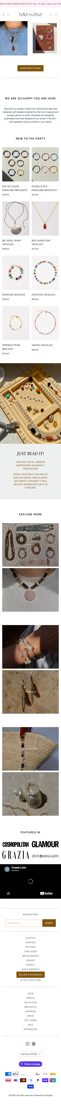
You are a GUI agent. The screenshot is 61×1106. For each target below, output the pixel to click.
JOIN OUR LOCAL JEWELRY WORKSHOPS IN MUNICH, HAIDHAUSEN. (30, 465)
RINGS (30, 1016)
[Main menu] (3, 14)
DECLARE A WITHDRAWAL (31, 974)
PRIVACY (30, 965)
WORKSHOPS (30, 1029)
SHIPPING (30, 942)
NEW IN (31, 998)
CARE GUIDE (30, 951)
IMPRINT (30, 960)
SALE (30, 1024)
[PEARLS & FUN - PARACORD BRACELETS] (45, 164)
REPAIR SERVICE (30, 956)
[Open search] (8, 14)
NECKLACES (30, 1002)
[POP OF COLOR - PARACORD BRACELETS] (15, 164)
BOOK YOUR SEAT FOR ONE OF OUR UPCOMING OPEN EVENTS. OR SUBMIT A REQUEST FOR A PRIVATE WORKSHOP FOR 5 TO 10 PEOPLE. (30, 481)
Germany (29, 1054)
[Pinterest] (33, 1044)
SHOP (31, 993)
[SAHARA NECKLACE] (45, 323)
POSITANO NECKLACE (43, 294)
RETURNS (31, 947)
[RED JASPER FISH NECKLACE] (45, 219)
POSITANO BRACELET (13, 294)
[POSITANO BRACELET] (15, 273)
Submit (49, 923)
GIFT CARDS (30, 1020)
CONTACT (30, 938)
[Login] (50, 14)
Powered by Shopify (43, 1095)
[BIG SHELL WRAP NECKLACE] (15, 219)
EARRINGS (30, 1011)
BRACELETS (30, 1007)
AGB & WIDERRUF (30, 969)
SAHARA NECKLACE (42, 345)
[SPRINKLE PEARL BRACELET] (15, 323)
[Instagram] (27, 1044)
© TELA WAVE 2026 (31, 980)
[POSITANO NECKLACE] (45, 273)
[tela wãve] (30, 14)
